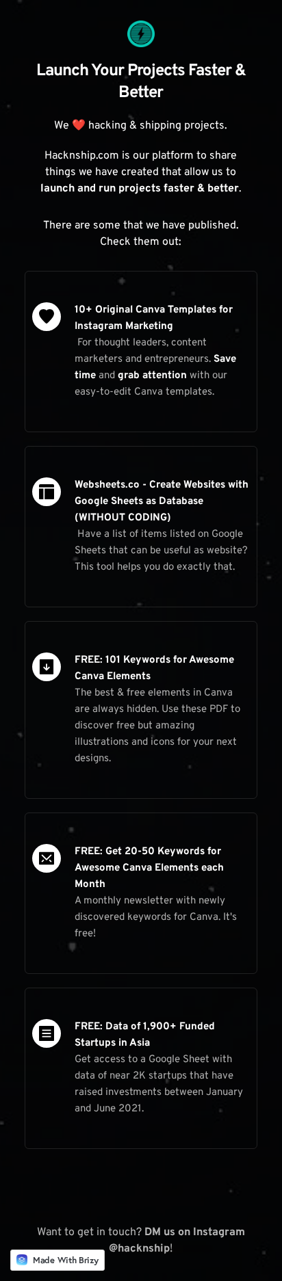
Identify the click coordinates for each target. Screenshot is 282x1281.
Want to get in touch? (90, 1232)
